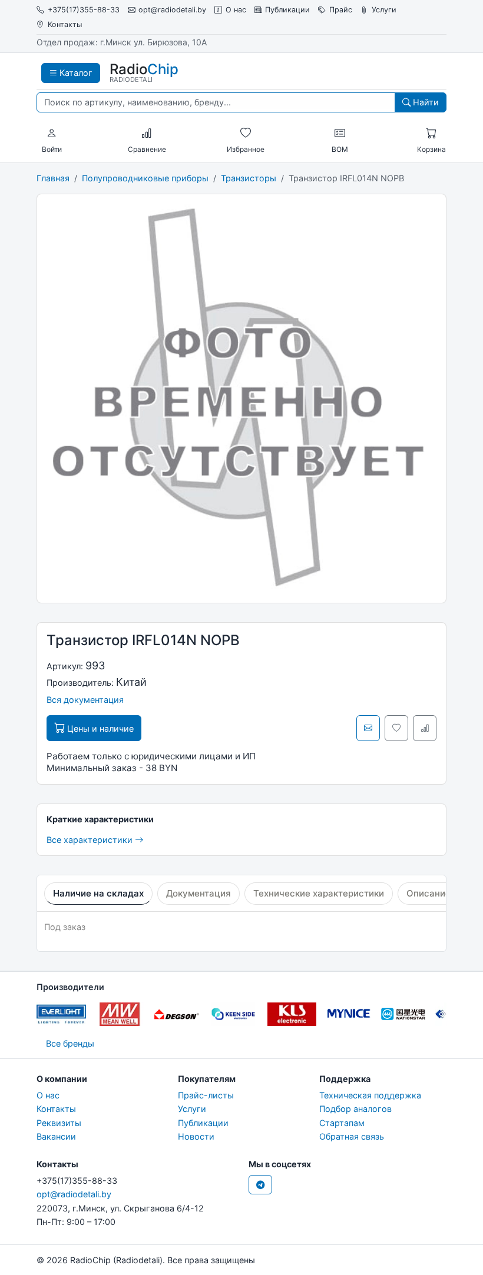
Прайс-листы (206, 1095)
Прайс (340, 9)
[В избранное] (396, 728)
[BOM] (339, 133)
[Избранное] (245, 133)
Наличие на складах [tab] (98, 893)
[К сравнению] (424, 728)
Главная (53, 178)
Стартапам (342, 1123)
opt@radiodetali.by (172, 9)
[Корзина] (431, 133)
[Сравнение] (146, 133)
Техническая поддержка (370, 1095)
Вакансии (56, 1136)
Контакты (65, 24)
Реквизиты (59, 1123)
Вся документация (85, 700)
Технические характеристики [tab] (318, 893)
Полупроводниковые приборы (145, 178)
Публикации (287, 9)
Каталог (74, 73)
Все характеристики (91, 840)
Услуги (384, 9)
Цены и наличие (99, 728)
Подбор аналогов (355, 1109)
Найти (425, 102)
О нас (236, 9)
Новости (196, 1136)
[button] (51, 133)
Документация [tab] (198, 893)
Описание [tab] (428, 893)
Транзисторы (248, 178)
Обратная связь (351, 1136)
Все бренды (70, 1043)
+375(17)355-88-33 (84, 9)
